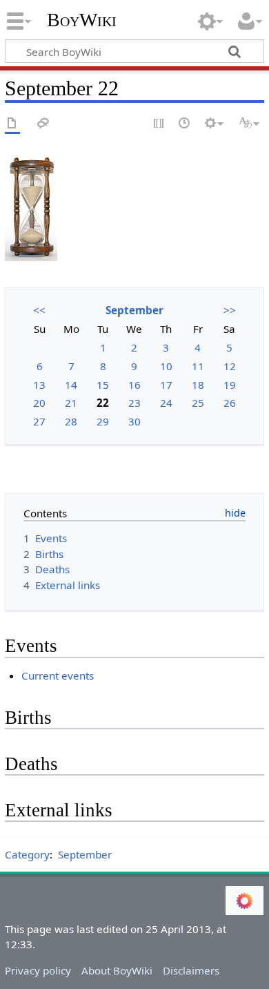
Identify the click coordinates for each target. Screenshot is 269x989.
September (134, 310)
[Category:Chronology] (31, 207)
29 (103, 421)
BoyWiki (82, 20)
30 (134, 421)
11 (198, 366)
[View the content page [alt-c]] (12, 124)
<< (39, 310)
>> (229, 310)
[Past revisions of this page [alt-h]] (184, 124)
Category (27, 854)
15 (103, 385)
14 (71, 385)
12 (229, 366)
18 (198, 385)
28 (71, 421)
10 (166, 366)
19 (229, 385)
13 (39, 385)
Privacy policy (38, 970)
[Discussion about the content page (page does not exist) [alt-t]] (43, 124)
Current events (57, 675)
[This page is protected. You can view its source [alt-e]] (159, 124)
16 (134, 385)
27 (39, 421)
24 (166, 403)
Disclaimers (191, 970)
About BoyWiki (116, 970)
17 (166, 385)
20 (39, 403)
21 (71, 403)
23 (134, 403)
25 (198, 403)
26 (229, 403)
